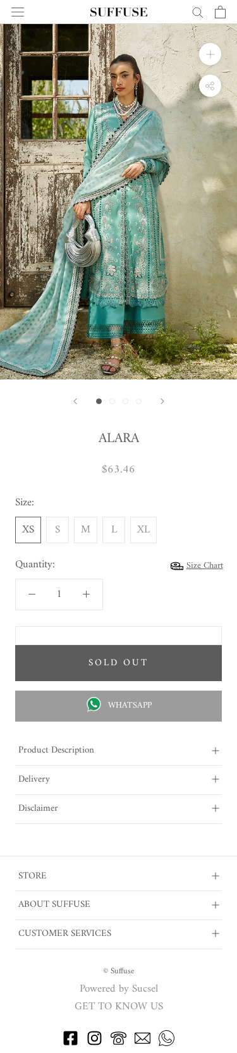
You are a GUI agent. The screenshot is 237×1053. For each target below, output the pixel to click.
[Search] (198, 11)
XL (143, 529)
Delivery (34, 779)
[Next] (162, 401)
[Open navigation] (17, 12)
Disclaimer (38, 808)
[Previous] (75, 401)
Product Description (56, 750)
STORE (32, 876)
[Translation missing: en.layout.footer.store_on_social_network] (70, 1043)
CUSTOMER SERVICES (64, 933)
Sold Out (118, 663)
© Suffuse (118, 971)
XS (28, 529)
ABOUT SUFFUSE (54, 904)
